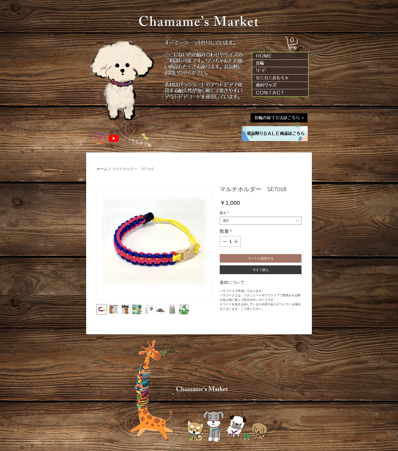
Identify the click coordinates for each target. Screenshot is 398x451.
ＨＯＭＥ (264, 56)
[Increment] (236, 241)
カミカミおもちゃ (272, 78)
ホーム (102, 169)
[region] (275, 133)
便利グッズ (266, 85)
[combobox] (260, 221)
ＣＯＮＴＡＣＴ (270, 93)
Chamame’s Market (198, 24)
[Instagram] (100, 138)
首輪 (260, 63)
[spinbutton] (230, 241)
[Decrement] (224, 241)
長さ (224, 213)
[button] (292, 43)
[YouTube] (114, 138)
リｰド (261, 70)
